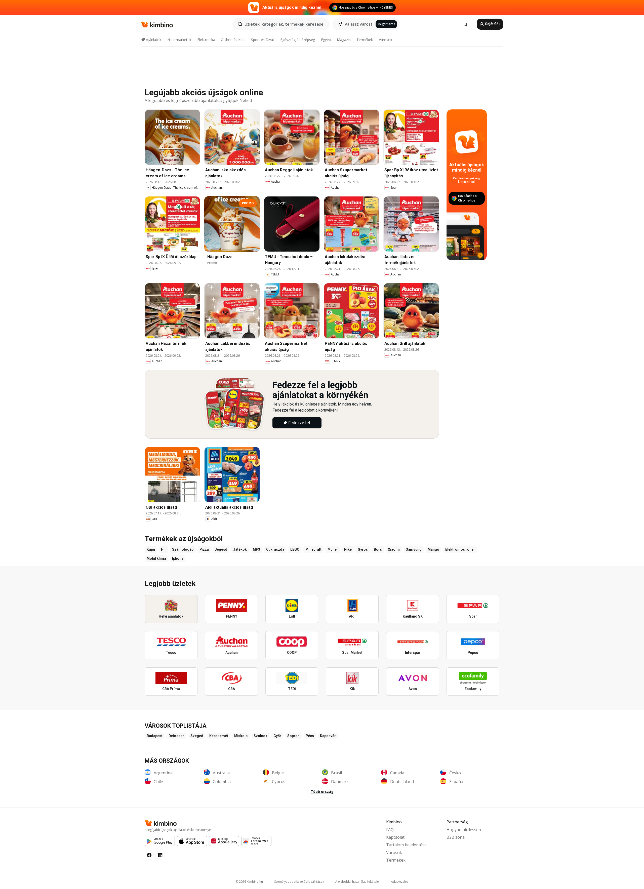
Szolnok (260, 736)
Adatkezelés (399, 881)
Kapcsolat (395, 837)
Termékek (364, 39)
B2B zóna (456, 837)
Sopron (293, 736)
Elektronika (206, 39)
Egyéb (326, 39)
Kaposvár (328, 736)
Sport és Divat (262, 39)
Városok (385, 39)
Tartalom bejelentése (406, 844)
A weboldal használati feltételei (357, 881)
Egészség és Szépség (297, 39)
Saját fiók (492, 24)
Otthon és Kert (233, 39)
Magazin (344, 39)
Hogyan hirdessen (464, 829)
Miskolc (241, 736)
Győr (277, 736)
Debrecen (176, 736)
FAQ (390, 829)
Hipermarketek (179, 39)
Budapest (155, 736)
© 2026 (249, 881)
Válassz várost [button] (359, 24)
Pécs (310, 736)
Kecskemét (218, 736)
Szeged (196, 736)
